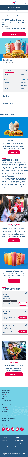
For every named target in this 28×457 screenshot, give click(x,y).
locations (4, 15)
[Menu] (2, 2)
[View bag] (25, 2)
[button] (26, 293)
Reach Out (14, 374)
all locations (11, 15)
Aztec (8, 17)
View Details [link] (20, 148)
